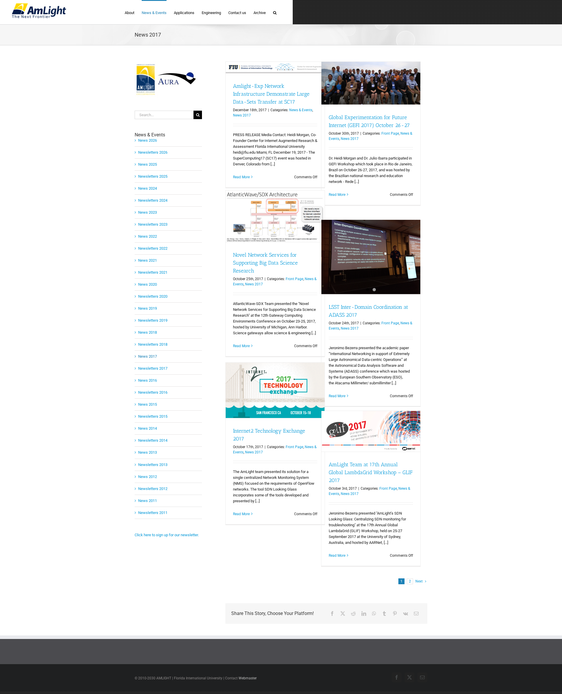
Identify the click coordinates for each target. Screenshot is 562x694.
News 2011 (147, 500)
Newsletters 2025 (152, 176)
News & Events (300, 110)
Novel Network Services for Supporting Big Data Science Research (265, 263)
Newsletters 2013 (152, 464)
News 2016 (147, 380)
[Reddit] (353, 614)
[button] (275, 12)
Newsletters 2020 (152, 296)
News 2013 (147, 452)
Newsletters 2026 (152, 152)
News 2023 (147, 212)
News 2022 (147, 236)
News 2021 (147, 260)
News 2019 (147, 308)
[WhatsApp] (374, 614)
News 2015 (147, 404)
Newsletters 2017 (152, 368)
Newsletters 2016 (152, 392)
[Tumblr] (384, 614)
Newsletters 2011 (152, 512)
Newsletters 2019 (152, 320)
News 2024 (147, 188)
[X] (342, 614)
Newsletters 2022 (152, 248)
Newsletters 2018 (152, 344)
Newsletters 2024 (152, 200)
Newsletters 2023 (152, 224)
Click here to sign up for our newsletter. (167, 535)
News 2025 (147, 164)
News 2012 (147, 476)
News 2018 (147, 332)
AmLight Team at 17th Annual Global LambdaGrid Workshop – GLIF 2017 (370, 472)
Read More (241, 177)
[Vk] (405, 614)
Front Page (390, 133)
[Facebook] (332, 614)
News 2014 (147, 428)
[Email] (416, 614)
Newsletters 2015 (152, 416)
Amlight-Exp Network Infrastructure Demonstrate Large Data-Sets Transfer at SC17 (271, 94)
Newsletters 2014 (152, 440)
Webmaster (248, 678)
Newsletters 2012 (152, 488)
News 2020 (147, 284)
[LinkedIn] (364, 614)
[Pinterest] (395, 614)
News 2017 (242, 115)
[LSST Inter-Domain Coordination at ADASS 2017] (370, 257)
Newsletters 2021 (152, 272)
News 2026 (147, 140)
